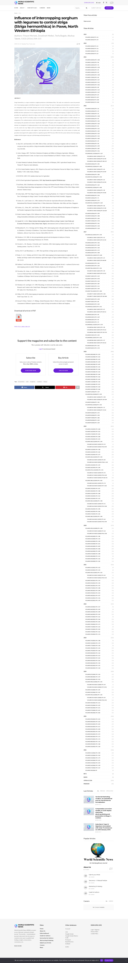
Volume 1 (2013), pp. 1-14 (91, 37)
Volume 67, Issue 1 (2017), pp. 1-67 (96, 258)
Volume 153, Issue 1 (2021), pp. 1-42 (96, 575)
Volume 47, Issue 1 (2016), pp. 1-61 (96, 179)
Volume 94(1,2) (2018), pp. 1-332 (93, 404)
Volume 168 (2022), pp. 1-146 (92, 619)
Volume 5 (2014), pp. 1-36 (91, 51)
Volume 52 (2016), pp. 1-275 (92, 200)
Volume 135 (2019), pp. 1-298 (92, 509)
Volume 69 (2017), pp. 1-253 (92, 265)
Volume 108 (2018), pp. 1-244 (92, 374)
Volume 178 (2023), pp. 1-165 (92, 648)
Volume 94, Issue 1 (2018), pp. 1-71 (96, 407)
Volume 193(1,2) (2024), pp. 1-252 (93, 694)
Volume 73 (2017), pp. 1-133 (92, 281)
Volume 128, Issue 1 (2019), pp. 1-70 (96, 483)
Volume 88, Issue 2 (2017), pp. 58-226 (96, 342)
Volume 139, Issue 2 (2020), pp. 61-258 (97, 533)
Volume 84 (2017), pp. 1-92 (92, 319)
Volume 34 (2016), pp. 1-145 (92, 131)
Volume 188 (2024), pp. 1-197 (92, 676)
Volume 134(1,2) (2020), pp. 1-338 (93, 501)
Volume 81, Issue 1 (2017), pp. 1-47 (96, 309)
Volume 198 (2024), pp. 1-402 (92, 712)
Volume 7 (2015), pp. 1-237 (92, 97)
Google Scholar (69, 934)
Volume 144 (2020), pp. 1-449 (92, 546)
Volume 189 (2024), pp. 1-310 (92, 679)
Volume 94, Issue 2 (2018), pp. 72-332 (96, 410)
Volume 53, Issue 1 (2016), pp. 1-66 (96, 205)
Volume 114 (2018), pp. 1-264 (92, 389)
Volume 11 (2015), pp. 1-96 (92, 62)
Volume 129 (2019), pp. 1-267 (92, 488)
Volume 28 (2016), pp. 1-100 (92, 116)
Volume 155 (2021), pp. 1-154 (92, 583)
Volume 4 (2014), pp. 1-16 (91, 48)
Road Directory (69, 941)
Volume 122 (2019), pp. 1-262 (92, 452)
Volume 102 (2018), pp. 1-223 (92, 359)
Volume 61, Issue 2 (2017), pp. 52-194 (96, 240)
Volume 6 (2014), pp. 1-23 (91, 53)
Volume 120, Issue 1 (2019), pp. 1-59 (96, 444)
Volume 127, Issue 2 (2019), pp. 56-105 (97, 475)
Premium (86, 783)
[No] (126, 960)
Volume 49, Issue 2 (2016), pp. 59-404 (96, 192)
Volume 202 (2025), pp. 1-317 (92, 726)
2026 (85, 750)
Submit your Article (94, 874)
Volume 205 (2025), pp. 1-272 (92, 734)
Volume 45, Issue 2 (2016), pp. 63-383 (96, 171)
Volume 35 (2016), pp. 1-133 (92, 133)
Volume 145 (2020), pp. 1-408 (92, 548)
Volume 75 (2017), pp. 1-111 (92, 286)
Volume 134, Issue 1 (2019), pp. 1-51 (96, 503)
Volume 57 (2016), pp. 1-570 (92, 220)
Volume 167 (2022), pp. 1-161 (92, 616)
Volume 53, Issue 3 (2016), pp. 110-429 (97, 210)
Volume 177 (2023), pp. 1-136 (92, 645)
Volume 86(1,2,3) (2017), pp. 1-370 (94, 324)
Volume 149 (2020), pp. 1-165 (92, 558)
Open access (87, 21)
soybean (39, 381)
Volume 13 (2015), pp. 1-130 (92, 67)
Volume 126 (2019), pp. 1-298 (92, 467)
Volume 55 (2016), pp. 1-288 (92, 216)
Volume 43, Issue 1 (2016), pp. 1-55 (96, 156)
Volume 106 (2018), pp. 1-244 (92, 369)
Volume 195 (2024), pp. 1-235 (92, 705)
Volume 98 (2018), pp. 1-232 (92, 420)
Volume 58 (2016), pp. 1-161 (92, 223)
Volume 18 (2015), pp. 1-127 (92, 79)
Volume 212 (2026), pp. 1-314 (92, 755)
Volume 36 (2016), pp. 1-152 (92, 136)
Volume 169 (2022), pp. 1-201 (92, 621)
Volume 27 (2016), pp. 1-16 (92, 113)
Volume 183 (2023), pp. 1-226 (92, 660)
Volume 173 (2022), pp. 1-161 (92, 631)
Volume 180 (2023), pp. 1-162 (92, 653)
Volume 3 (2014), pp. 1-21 (91, 46)
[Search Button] (86, 7)
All (98, 791)
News (48, 8)
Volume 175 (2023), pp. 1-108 (92, 640)
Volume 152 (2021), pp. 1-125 (92, 570)
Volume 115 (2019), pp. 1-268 (92, 429)
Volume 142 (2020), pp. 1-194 (92, 541)
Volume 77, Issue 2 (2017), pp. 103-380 (97, 296)
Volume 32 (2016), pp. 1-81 (92, 126)
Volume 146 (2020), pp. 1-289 (92, 551)
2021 (85, 564)
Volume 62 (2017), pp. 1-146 (92, 242)
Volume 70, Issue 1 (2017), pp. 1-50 (96, 271)
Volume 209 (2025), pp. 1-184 (92, 744)
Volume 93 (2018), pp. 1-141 (92, 402)
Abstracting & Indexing (95, 886)
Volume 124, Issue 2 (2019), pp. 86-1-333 (97, 462)
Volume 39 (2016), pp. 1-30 (92, 143)
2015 (85, 57)
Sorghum (32, 381)
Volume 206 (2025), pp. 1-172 (92, 736)
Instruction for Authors (46, 938)
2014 (85, 43)
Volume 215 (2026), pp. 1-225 (92, 762)
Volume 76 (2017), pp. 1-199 (92, 288)
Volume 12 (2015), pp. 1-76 (92, 65)
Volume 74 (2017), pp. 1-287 (92, 283)
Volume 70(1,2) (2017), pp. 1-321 (93, 268)
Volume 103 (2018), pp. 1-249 (92, 362)
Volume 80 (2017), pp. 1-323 (92, 304)
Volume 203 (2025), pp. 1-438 (92, 729)
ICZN (66, 938)
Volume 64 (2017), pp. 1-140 (92, 247)
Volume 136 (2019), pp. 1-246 (92, 511)
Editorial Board (44, 933)
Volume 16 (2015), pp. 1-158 (92, 74)
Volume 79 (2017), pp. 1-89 (92, 301)
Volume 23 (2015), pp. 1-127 (92, 92)
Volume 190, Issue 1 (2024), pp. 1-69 (96, 684)
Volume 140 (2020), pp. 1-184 (92, 536)
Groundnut (21, 381)
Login (99, 2)
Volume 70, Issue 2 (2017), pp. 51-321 (96, 273)
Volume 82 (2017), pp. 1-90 (92, 314)
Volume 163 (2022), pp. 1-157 (92, 606)
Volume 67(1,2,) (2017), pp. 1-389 (93, 255)
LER (27, 381)
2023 (85, 637)
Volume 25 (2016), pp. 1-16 (92, 108)
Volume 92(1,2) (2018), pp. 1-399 (93, 394)
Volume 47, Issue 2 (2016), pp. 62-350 (96, 182)
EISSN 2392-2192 (89, 2)
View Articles (32, 8)
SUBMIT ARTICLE (96, 8)
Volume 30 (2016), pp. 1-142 (92, 121)
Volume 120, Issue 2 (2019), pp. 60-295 (97, 446)
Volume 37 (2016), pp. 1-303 (92, 138)
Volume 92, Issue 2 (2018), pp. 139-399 (97, 399)
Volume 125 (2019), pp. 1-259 (92, 465)
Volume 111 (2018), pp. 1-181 (92, 381)
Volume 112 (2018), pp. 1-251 (92, 384)
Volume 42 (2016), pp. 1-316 (92, 151)
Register (109, 8)
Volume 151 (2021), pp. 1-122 (92, 567)
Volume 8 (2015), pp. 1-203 (92, 99)
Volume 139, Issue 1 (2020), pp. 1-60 (96, 531)
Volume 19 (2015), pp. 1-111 (92, 82)
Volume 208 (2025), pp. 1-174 (92, 741)
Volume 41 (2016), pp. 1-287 (92, 148)
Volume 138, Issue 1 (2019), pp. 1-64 (96, 519)
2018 (85, 351)
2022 (85, 604)
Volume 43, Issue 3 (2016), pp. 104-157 (97, 161)
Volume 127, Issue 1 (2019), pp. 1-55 (96, 472)
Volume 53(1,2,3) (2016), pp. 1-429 (94, 203)
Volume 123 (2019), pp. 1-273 (92, 454)
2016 (20, 13)
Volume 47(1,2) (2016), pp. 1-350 (93, 177)
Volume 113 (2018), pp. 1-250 (92, 386)
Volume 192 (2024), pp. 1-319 (92, 692)
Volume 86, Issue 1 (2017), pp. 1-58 (96, 327)
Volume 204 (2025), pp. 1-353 (92, 731)
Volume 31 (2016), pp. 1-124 (92, 123)
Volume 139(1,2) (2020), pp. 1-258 (93, 528)
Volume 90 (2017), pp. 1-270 (92, 348)
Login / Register (95, 929)
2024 (85, 671)
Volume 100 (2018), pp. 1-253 (92, 354)
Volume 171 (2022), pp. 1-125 (92, 626)
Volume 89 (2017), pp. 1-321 (92, 345)
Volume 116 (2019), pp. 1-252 (92, 431)
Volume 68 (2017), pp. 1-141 (92, 263)
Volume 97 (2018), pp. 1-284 (92, 417)
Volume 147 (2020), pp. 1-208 (92, 553)
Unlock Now (63, 370)
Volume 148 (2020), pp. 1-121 (92, 556)
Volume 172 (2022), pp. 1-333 (92, 629)
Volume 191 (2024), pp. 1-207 (92, 689)
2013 (85, 34)
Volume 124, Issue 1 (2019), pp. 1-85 (96, 459)
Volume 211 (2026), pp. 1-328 (92, 753)
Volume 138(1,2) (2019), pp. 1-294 (93, 516)
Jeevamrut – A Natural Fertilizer (98, 880)
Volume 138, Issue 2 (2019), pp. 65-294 (97, 521)
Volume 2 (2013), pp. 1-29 (91, 39)
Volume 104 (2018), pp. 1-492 (92, 364)
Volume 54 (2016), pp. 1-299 (92, 213)
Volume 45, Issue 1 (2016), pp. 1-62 (96, 169)
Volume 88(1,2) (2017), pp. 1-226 (93, 337)
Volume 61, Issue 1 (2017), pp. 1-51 (96, 237)
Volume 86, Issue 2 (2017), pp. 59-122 (96, 329)
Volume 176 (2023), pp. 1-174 (92, 643)
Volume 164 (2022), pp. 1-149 (92, 609)
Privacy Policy (94, 931)
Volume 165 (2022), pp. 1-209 (92, 611)
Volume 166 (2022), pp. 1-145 (92, 614)
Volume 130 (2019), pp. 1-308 (92, 491)
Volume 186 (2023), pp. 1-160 (92, 668)
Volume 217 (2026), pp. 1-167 (92, 767)
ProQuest (68, 940)
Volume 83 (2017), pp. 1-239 (92, 317)
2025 (85, 716)
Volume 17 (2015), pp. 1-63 (92, 77)
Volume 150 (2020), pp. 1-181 (92, 561)
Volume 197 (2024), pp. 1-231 (92, 710)
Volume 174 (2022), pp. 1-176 (92, 634)
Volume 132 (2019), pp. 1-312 (92, 496)
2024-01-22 (17, 44)
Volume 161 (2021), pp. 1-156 (92, 598)
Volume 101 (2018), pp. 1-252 (92, 356)
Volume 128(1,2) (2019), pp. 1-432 (93, 480)
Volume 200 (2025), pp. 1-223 (92, 721)
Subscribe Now (30, 370)
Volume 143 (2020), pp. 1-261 (92, 543)
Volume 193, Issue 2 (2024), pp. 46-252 (97, 700)
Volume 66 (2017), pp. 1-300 (92, 252)
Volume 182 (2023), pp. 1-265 (92, 658)
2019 (85, 426)
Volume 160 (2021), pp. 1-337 (92, 595)
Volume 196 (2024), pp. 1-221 (92, 707)
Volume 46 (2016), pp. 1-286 (92, 174)
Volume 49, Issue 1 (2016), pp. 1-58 (96, 190)
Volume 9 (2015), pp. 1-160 (92, 102)
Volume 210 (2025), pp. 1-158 (92, 746)
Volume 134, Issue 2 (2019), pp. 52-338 (97, 506)
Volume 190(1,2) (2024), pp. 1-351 (93, 681)
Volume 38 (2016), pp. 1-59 (92, 141)
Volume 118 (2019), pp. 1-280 (92, 436)
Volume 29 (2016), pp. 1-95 (92, 118)
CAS (66, 932)
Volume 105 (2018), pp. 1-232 (92, 366)
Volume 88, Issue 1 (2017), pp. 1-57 (96, 340)
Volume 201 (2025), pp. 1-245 (92, 724)
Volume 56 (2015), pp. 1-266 (92, 218)
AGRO (67, 947)
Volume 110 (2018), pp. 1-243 (92, 379)
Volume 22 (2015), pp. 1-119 (92, 89)
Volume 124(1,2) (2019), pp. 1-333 (93, 457)
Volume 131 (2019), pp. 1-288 (92, 493)
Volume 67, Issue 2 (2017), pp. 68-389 (96, 260)
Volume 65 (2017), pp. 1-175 (92, 250)
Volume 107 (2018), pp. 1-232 (92, 371)
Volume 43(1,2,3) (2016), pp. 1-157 (94, 153)
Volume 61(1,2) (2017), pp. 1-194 (93, 234)
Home (16, 8)
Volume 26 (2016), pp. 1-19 (92, 111)
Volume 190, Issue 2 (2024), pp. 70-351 (97, 687)
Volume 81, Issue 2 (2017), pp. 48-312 (96, 311)
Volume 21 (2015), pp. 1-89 (92, 87)
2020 (85, 525)
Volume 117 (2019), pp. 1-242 (92, 434)
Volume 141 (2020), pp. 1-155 (92, 538)
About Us (87, 867)
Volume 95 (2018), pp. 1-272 (92, 412)
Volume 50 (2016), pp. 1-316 (92, 195)
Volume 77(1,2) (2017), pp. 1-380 (93, 291)
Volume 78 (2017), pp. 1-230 (92, 299)
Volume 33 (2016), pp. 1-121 (92, 128)
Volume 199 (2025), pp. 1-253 (92, 719)
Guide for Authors (94, 892)
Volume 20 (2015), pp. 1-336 (92, 84)
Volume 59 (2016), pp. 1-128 (92, 226)
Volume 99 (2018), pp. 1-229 (92, 422)
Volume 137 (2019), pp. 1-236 (92, 514)
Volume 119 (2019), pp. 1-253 (92, 439)
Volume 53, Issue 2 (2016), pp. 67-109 (96, 208)
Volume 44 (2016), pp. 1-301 (92, 164)
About (22, 8)
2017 (85, 232)
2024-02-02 (98, 820)
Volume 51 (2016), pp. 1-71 (92, 198)
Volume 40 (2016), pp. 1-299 (92, 146)
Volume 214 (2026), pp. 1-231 (92, 760)
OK (101, 960)
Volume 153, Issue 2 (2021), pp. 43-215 (97, 577)
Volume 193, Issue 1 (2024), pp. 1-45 (96, 697)
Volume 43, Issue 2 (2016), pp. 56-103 (96, 158)
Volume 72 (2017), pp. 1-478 (92, 278)
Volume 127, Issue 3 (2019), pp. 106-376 (97, 477)
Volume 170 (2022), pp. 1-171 (92, 624)
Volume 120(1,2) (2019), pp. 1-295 (93, 441)
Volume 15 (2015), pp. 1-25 (92, 72)
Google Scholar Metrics (71, 936)
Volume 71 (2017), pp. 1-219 (92, 276)
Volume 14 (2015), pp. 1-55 (92, 70)
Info (85, 773)
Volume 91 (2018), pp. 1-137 (92, 391)
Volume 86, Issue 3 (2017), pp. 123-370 (97, 332)
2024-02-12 (98, 804)
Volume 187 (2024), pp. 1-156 (92, 674)
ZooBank (67, 943)
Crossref (67, 929)
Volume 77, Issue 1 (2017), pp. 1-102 (96, 294)
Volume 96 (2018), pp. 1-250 (92, 415)
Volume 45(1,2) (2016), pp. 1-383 (93, 166)
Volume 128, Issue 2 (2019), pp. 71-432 (97, 485)
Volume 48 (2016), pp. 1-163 (92, 185)
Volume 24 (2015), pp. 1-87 (92, 94)
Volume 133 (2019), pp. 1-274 (92, 498)
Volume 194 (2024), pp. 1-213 (92, 702)
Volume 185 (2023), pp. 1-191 (92, 665)
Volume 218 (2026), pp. (91, 770)
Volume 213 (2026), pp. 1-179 (92, 758)
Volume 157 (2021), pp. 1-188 (92, 588)
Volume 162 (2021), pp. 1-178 (92, 600)
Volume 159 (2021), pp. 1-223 (92, 593)
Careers (42, 8)
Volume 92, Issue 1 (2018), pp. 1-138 (96, 397)
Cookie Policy (94, 933)
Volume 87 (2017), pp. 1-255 (92, 335)
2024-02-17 (98, 832)
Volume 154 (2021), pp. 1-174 (92, 580)
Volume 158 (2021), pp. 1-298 (92, 590)
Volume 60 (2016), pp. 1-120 (92, 228)
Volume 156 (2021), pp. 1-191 (92, 585)
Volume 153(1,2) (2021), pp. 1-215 (93, 572)
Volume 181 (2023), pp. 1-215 (92, 655)
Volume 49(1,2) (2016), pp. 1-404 (93, 187)
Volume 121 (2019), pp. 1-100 (92, 449)
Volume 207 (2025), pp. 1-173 (92, 739)
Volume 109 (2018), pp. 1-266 (92, 376)
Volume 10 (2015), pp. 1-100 (92, 59)
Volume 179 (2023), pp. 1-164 (92, 650)
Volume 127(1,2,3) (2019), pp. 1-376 (94, 470)
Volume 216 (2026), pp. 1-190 (92, 765)
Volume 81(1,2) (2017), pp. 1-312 (93, 306)
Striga (45, 381)
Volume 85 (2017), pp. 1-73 (92, 322)
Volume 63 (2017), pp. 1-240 (92, 245)
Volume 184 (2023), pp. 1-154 (92, 663)
